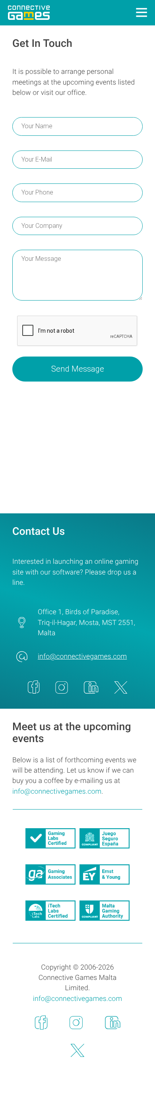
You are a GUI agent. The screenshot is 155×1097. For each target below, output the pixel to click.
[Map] (77, 453)
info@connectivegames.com (82, 657)
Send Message (77, 369)
